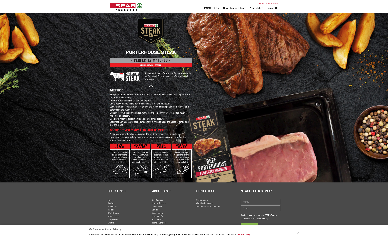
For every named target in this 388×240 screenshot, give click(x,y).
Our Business (157, 200)
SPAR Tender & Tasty (234, 8)
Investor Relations (159, 203)
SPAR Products (114, 216)
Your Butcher (256, 8)
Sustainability (157, 213)
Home (110, 200)
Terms (274, 215)
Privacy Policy (157, 219)
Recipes (111, 210)
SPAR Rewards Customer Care (208, 206)
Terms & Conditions (159, 223)
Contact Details (202, 200)
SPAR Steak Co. (211, 8)
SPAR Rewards (113, 213)
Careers (155, 210)
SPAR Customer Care (204, 203)
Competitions (113, 219)
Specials (111, 203)
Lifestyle (111, 223)
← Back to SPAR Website (267, 3)
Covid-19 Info (157, 216)
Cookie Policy (247, 218)
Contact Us (272, 8)
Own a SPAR (157, 206)
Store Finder (112, 206)
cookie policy (244, 234)
